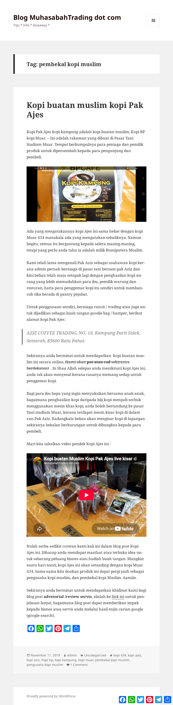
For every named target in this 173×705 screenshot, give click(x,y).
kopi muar (85, 660)
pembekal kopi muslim (112, 660)
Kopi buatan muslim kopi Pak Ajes (85, 110)
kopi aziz (33, 660)
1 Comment (79, 664)
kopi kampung (66, 660)
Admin (72, 655)
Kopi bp (47, 660)
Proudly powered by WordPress (51, 696)
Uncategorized (95, 655)
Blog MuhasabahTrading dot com (67, 17)
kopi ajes (134, 655)
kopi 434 (120, 655)
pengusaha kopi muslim (45, 664)
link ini (118, 596)
